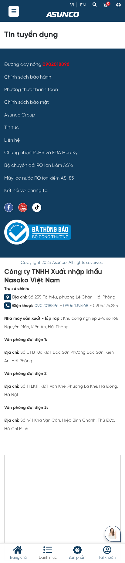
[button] (118, 5)
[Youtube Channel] (22, 207)
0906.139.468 (75, 306)
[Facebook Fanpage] (8, 207)
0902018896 (47, 306)
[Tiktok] (36, 207)
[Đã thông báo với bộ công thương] (37, 232)
